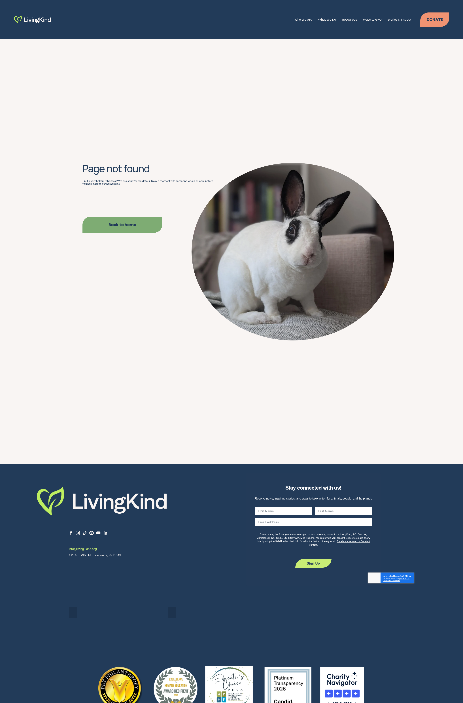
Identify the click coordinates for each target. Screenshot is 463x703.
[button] (73, 612)
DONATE (435, 19)
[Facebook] (71, 533)
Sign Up (313, 563)
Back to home (122, 224)
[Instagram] (78, 533)
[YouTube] (98, 533)
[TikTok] (84, 533)
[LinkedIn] (105, 533)
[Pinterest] (91, 533)
